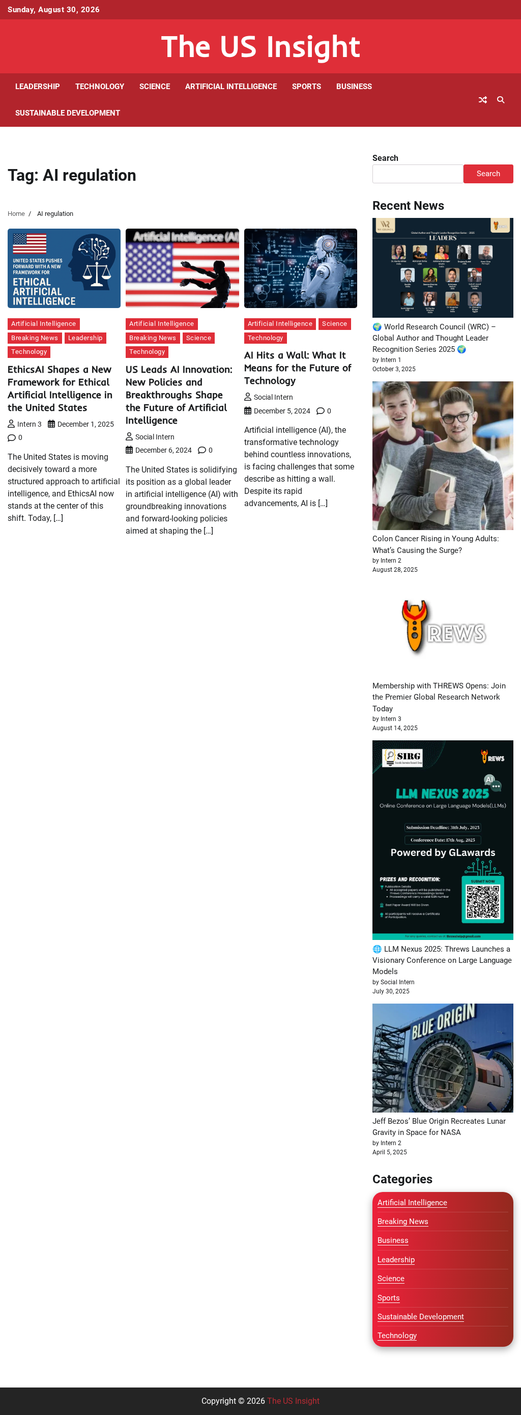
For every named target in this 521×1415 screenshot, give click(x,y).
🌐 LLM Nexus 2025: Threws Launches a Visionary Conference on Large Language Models (442, 961)
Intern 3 (29, 424)
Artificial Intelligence (231, 86)
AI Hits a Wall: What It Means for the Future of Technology (297, 367)
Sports (306, 86)
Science (154, 86)
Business (354, 86)
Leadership (37, 86)
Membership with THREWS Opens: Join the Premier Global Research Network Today (439, 697)
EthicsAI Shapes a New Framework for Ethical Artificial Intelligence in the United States (60, 388)
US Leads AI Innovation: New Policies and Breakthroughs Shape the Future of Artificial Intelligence (179, 394)
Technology (99, 86)
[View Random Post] (482, 99)
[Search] (500, 99)
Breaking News (35, 338)
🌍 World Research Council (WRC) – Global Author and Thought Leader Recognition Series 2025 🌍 (434, 338)
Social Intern (155, 437)
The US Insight (261, 45)
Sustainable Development (67, 113)
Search (385, 158)
